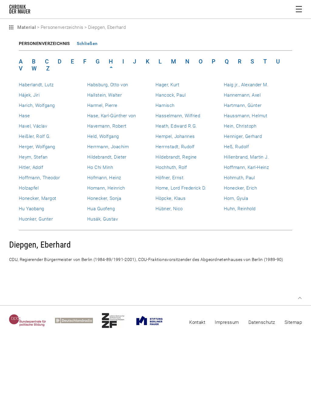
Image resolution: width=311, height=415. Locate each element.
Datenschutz (261, 322)
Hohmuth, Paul (239, 177)
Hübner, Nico (169, 208)
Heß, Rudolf (236, 146)
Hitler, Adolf (31, 167)
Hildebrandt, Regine (176, 157)
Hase (24, 115)
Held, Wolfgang (103, 136)
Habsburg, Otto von (107, 84)
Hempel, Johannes (175, 136)
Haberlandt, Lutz (36, 84)
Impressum (227, 322)
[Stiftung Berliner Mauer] (153, 320)
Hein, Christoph (240, 126)
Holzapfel (29, 188)
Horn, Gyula (236, 198)
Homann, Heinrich (106, 188)
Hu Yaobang (31, 208)
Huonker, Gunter (36, 219)
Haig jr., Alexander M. (246, 84)
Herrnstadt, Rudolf (175, 146)
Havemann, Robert (107, 126)
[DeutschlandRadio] (78, 320)
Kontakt (197, 322)
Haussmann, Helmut (245, 115)
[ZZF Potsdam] (117, 320)
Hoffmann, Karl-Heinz (246, 167)
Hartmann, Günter (243, 105)
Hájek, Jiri (29, 95)
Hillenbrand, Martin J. (246, 157)
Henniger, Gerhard (243, 136)
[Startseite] (19, 10)
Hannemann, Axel (242, 95)
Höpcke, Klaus (171, 198)
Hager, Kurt (167, 84)
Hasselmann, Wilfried (178, 115)
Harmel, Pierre (102, 105)
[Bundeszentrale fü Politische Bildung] (32, 320)
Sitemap (293, 322)
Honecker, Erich (240, 188)
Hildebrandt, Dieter (107, 157)
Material (26, 27)
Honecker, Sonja (104, 198)
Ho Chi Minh (100, 167)
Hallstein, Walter (104, 95)
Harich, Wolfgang (37, 105)
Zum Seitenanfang (300, 298)
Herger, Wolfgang (37, 146)
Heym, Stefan (33, 157)
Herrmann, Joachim (108, 146)
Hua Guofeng (101, 208)
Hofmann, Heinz (104, 177)
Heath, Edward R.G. (176, 126)
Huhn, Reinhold (240, 208)
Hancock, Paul (171, 95)
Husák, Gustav (102, 219)
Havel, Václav (33, 126)
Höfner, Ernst (169, 177)
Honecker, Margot (37, 198)
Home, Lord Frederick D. (181, 188)
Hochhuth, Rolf (171, 167)
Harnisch (165, 105)
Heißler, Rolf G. (35, 136)
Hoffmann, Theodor (39, 177)
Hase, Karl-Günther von (111, 115)
